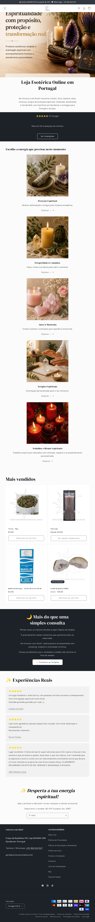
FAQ (49, 872)
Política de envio (55, 916)
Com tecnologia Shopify (47, 914)
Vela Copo (54, 529)
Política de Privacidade (57, 840)
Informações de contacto (71, 916)
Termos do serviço (41, 916)
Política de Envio (55, 851)
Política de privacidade (81, 914)
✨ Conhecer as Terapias (47, 662)
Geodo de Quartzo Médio (59, 589)
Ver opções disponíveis (69, 538)
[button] (4, 8)
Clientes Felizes (54, 877)
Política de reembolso (64, 914)
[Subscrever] (65, 815)
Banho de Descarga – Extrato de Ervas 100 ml (24, 589)
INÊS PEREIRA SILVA (17, 772)
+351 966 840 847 (34, 848)
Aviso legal (85, 916)
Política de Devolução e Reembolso (62, 845)
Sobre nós (52, 835)
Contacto (52, 861)
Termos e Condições (56, 856)
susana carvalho (16, 709)
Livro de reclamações (57, 866)
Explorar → (46, 210)
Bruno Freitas (15, 737)
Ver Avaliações (47, 136)
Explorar (46, 461)
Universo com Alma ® (32, 914)
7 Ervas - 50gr (13, 529)
